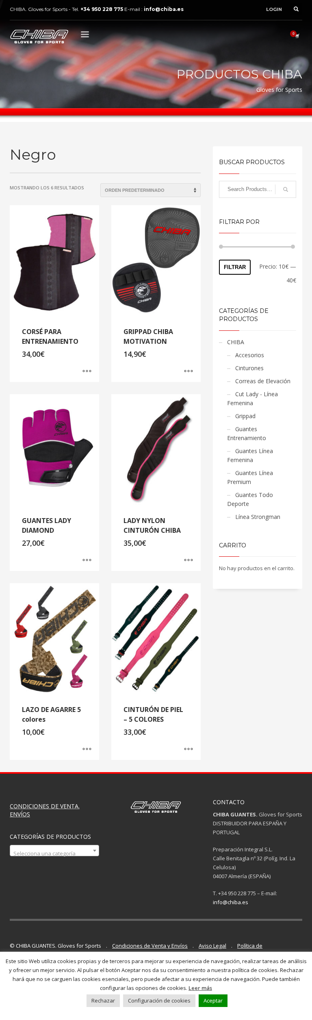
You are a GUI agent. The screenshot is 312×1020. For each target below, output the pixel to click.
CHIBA (235, 342)
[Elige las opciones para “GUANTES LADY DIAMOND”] (87, 561)
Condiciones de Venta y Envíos (150, 945)
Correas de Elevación (262, 381)
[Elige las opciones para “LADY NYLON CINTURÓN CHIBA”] (188, 561)
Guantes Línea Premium (250, 477)
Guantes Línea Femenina (250, 455)
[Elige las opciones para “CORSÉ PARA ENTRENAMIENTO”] (87, 372)
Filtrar (235, 267)
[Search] (285, 189)
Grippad (245, 416)
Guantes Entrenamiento (246, 433)
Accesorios (249, 355)
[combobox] (54, 850)
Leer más (200, 988)
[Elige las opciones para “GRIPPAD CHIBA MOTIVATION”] (188, 372)
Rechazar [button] (103, 1000)
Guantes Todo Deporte (250, 499)
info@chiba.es (230, 902)
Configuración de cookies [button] (159, 1000)
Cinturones (249, 368)
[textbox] (54, 853)
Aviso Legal (212, 945)
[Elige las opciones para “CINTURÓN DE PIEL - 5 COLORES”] (188, 750)
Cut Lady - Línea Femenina (252, 398)
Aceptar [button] (213, 1000)
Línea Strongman (257, 517)
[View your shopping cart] (296, 36)
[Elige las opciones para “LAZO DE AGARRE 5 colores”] (87, 750)
